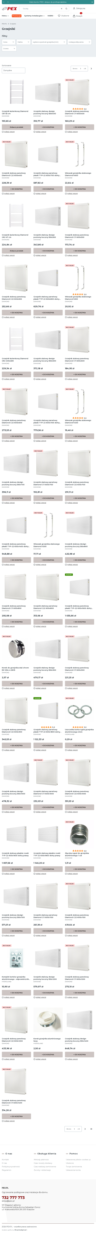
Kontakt (5, 1160)
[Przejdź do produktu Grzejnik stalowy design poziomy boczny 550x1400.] (79, 1019)
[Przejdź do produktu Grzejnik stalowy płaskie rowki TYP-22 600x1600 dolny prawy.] (16, 834)
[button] (92, 2)
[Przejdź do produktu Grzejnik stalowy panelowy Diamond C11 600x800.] (16, 587)
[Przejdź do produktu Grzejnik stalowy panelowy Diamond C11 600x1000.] (48, 772)
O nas (4, 1163)
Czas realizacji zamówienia (45, 1167)
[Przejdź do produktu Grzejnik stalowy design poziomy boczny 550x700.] (16, 463)
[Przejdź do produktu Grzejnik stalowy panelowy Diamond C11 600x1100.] (48, 896)
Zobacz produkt (16, 127)
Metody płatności (41, 1160)
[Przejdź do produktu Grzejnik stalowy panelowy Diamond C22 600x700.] (79, 463)
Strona (75, 68)
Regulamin (6, 1170)
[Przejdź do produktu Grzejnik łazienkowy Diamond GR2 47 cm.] (16, 216)
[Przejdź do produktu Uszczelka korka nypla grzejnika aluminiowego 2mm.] (79, 710)
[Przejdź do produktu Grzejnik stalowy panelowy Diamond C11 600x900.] (79, 648)
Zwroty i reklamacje (42, 1170)
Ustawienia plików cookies (77, 1160)
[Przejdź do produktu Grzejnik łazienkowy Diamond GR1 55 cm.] (16, 92)
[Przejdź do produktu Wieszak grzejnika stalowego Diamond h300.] (48, 525)
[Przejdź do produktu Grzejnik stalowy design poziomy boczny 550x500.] (48, 216)
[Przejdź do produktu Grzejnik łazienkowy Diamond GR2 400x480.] (16, 339)
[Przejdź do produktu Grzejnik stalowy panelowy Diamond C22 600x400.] (16, 154)
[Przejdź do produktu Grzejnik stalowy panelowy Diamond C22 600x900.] (16, 710)
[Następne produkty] (85, 1129)
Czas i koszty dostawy (43, 1163)
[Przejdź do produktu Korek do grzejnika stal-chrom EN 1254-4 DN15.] (16, 648)
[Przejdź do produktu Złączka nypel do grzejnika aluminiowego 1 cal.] (79, 834)
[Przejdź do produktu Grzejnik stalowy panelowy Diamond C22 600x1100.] (79, 896)
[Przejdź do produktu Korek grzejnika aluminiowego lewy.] (48, 1019)
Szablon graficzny (14, 1230)
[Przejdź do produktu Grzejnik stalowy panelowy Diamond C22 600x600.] (16, 401)
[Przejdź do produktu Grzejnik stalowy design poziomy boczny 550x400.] (48, 92)
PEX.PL (4, 24)
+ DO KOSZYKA (48, 127)
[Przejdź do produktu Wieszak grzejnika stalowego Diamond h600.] (79, 154)
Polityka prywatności (11, 1167)
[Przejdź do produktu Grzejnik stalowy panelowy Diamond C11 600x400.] (79, 92)
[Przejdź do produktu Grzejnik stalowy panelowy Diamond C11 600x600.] (79, 339)
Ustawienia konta (73, 1170)
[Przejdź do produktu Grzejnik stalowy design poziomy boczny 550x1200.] (48, 958)
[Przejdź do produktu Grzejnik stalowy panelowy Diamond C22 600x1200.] (16, 1019)
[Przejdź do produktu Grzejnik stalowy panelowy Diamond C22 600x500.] (16, 277)
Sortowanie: (6, 66)
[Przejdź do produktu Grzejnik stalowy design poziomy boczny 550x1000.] (16, 772)
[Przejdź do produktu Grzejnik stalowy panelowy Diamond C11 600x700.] (48, 463)
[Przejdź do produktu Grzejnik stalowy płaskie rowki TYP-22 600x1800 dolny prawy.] (48, 834)
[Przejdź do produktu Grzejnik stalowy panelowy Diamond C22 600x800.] (48, 587)
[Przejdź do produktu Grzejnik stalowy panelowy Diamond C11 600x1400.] (16, 1081)
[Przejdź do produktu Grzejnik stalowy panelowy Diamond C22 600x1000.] (79, 772)
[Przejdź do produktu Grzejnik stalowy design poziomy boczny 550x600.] (48, 339)
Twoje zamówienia (74, 1167)
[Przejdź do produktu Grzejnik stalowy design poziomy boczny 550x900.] (48, 648)
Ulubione (70, 1163)
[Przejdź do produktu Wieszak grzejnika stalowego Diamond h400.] (79, 401)
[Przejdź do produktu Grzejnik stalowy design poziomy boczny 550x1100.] (16, 896)
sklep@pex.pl (8, 1201)
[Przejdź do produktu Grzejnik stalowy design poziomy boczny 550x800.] (79, 525)
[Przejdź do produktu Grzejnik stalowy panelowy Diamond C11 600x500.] (79, 216)
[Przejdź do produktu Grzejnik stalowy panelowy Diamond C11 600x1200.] (79, 958)
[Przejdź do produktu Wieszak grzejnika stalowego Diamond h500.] (79, 277)
